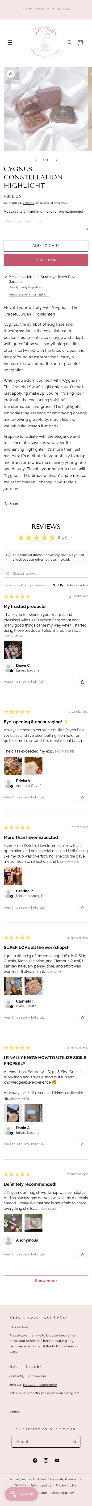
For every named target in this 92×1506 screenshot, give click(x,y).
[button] (9, 42)
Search (15, 1411)
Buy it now (46, 260)
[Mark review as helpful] (82, 682)
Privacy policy (66, 1485)
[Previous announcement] (9, 10)
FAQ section (18, 1327)
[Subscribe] (74, 1442)
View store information (29, 294)
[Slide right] (56, 160)
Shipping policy (62, 1492)
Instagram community (40, 1384)
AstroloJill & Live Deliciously (43, 1479)
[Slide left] (35, 160)
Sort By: (59, 585)
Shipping (28, 202)
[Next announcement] (83, 10)
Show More (13, 636)
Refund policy (41, 1485)
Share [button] (14, 504)
